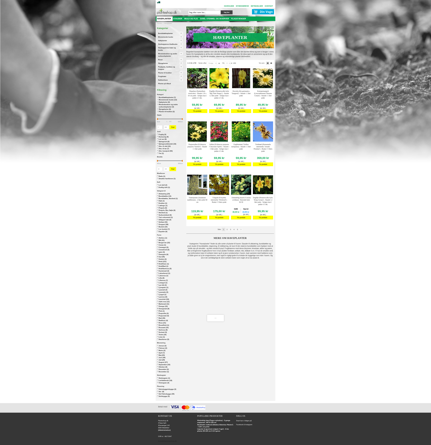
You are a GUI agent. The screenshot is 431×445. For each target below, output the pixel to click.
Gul (162, 257)
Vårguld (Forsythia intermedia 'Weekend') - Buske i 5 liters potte (219, 200)
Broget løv (164, 243)
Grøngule (163, 254)
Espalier (163, 231)
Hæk (162, 201)
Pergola (163, 208)
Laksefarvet (164, 273)
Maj (162, 355)
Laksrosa (163, 276)
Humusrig (164, 137)
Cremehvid (164, 250)
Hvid (162, 261)
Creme (162, 245)
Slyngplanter (165, 109)
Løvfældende (165, 380)
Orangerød (164, 309)
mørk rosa (164, 301)
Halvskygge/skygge (167, 389)
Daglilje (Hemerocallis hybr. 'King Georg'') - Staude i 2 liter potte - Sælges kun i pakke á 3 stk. (263, 201)
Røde (162, 176)
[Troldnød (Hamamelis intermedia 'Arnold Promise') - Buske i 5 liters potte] (263, 131)
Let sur (163, 139)
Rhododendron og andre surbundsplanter (168, 106)
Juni (162, 357)
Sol (161, 391)
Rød (162, 318)
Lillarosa (163, 280)
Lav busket (164, 229)
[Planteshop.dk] (167, 11)
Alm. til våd (165, 146)
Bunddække (165, 196)
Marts (162, 350)
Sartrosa (163, 330)
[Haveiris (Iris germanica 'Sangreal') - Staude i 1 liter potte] (241, 78)
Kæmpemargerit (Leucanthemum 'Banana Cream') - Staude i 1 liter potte (263, 94)
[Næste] (241, 229)
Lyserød (163, 290)
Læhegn (163, 205)
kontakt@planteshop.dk (167, 441)
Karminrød (164, 271)
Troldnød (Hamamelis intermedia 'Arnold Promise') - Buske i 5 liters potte (263, 147)
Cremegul (163, 247)
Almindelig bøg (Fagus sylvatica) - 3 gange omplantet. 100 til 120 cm (213, 421)
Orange (163, 306)
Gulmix (163, 259)
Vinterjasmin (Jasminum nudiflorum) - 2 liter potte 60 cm (197, 200)
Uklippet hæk (165, 220)
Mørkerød (164, 304)
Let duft (163, 185)
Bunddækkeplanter (167, 97)
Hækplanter (164, 102)
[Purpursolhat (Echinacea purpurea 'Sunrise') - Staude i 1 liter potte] (197, 131)
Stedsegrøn (164, 378)
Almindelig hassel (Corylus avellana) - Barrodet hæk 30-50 (241, 200)
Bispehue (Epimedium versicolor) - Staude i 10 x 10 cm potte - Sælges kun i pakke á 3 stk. (197, 94)
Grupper (163, 224)
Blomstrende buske (168, 100)
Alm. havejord (166, 151)
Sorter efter (202, 63)
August (163, 362)
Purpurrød (164, 316)
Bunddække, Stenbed (168, 198)
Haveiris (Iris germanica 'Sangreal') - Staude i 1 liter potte (241, 93)
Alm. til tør (164, 148)
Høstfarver (164, 339)
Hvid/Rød (163, 266)
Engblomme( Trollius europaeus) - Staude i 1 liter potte (241, 146)
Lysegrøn (163, 287)
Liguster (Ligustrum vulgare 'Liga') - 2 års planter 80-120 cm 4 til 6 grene (213, 430)
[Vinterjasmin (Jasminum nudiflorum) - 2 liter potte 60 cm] (197, 185)
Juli (162, 360)
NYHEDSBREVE (242, 6)
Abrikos (163, 238)
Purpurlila (164, 313)
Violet (162, 334)
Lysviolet (164, 299)
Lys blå (163, 285)
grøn (162, 252)
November (164, 372)
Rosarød (164, 327)
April (162, 353)
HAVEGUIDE (229, 6)
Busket (163, 227)
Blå (162, 240)
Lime (162, 337)
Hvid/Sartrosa (165, 268)
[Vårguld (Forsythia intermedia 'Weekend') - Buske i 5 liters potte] (219, 185)
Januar (162, 346)
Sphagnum (164, 141)
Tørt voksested (166, 217)
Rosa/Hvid (164, 325)
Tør (161, 153)
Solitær (163, 222)
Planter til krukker (167, 111)
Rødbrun (163, 320)
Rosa (162, 323)
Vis (223, 63)
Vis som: (262, 63)
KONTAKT (269, 6)
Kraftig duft (164, 187)
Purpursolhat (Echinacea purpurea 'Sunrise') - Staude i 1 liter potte (197, 146)
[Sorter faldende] (219, 63)
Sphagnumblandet (167, 144)
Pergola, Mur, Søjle (167, 210)
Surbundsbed (165, 215)
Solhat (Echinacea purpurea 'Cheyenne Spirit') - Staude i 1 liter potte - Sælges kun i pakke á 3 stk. (219, 147)
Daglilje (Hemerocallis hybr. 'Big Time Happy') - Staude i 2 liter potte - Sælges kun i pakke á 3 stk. (219, 94)
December (164, 369)
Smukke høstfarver (167, 178)
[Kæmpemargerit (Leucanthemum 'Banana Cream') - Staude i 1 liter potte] (263, 78)
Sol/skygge (164, 396)
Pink (162, 311)
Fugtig (162, 134)
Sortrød (163, 332)
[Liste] (271, 63)
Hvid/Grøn (164, 264)
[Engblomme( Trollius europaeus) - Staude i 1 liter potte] (241, 131)
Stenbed (163, 213)
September (164, 364)
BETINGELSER (257, 6)
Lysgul (162, 294)
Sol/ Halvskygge (166, 394)
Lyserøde (163, 292)
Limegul (163, 283)
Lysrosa (163, 297)
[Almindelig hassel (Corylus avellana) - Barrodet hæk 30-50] (241, 185)
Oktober (163, 367)
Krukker (163, 203)
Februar (163, 348)
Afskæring (164, 194)
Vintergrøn (164, 383)
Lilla (161, 278)
